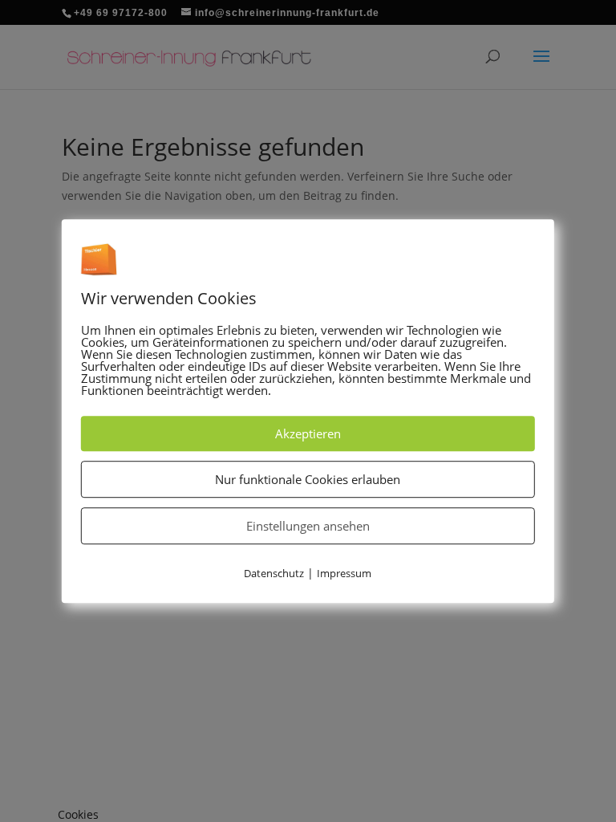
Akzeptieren (308, 433)
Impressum (344, 573)
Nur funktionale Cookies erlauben (307, 479)
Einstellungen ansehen (308, 526)
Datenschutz (274, 573)
